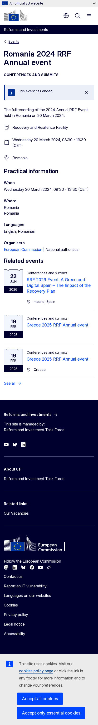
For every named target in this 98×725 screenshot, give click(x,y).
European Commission (23, 249)
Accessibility (14, 633)
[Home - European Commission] (15, 15)
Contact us (13, 576)
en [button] (66, 15)
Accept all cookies (40, 698)
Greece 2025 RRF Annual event (57, 324)
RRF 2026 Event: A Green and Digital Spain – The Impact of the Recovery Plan (59, 285)
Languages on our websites (27, 595)
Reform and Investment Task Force (34, 478)
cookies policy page (36, 670)
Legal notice (14, 624)
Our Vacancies (16, 513)
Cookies (11, 605)
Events (14, 41)
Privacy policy (16, 614)
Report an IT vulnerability (25, 586)
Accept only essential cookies (51, 712)
